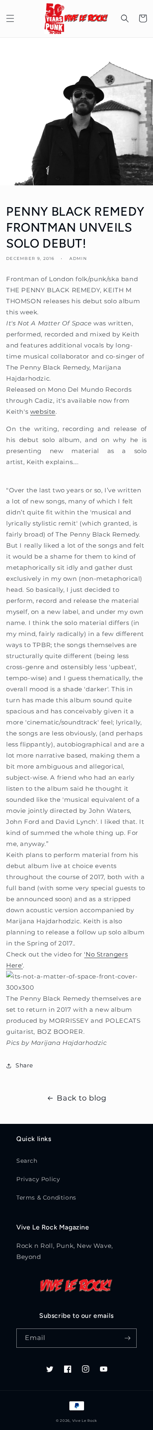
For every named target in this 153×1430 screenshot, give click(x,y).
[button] (10, 18)
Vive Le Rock (84, 1421)
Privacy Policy (38, 1179)
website (42, 411)
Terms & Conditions (46, 1197)
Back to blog (81, 1098)
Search (27, 1160)
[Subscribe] (127, 1338)
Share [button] (24, 1065)
